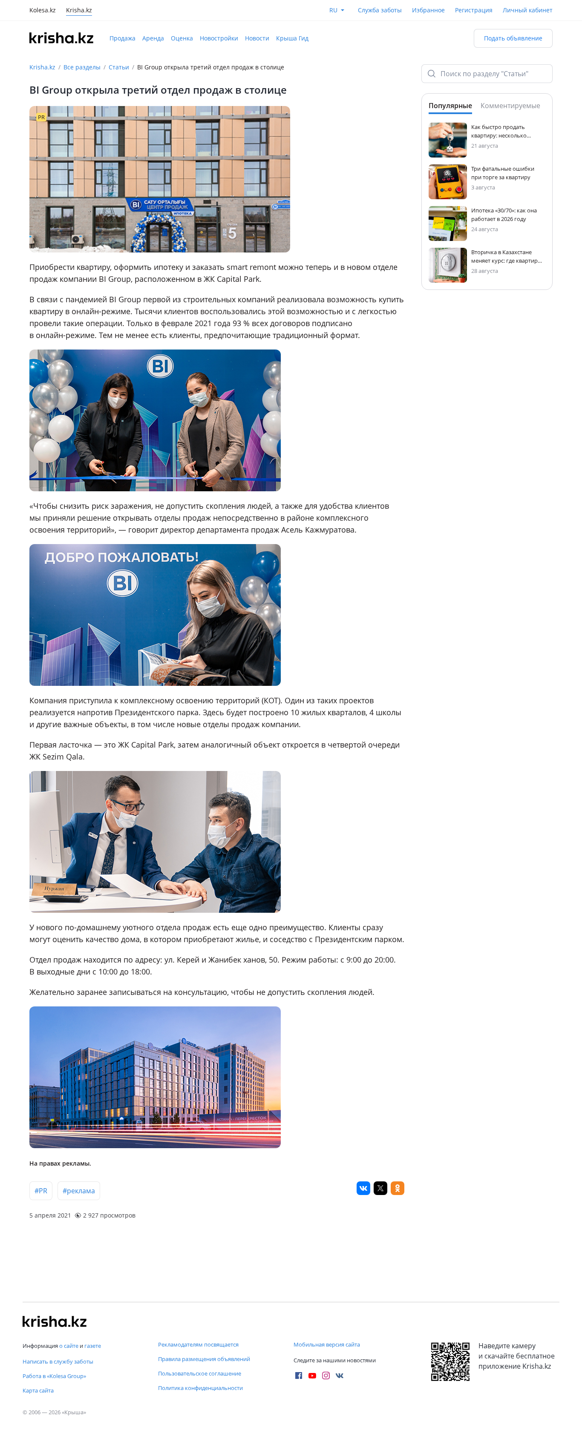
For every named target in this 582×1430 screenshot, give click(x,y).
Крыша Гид (292, 38)
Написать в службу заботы (58, 1361)
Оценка (182, 38)
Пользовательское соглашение (199, 1373)
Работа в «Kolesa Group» (54, 1376)
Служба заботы (380, 10)
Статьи (119, 67)
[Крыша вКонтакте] (339, 1375)
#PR (41, 1190)
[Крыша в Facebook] (299, 1375)
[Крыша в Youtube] (312, 1375)
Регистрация (474, 10)
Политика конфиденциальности (200, 1388)
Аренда (153, 38)
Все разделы (82, 67)
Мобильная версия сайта (327, 1344)
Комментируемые (510, 105)
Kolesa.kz (42, 11)
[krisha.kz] (54, 1321)
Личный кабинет (528, 10)
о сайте (68, 1346)
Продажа (122, 38)
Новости (257, 38)
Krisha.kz (42, 67)
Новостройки (219, 38)
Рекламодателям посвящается (198, 1344)
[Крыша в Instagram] (326, 1375)
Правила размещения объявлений (204, 1359)
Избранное (428, 10)
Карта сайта (38, 1390)
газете (92, 1346)
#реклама (79, 1190)
